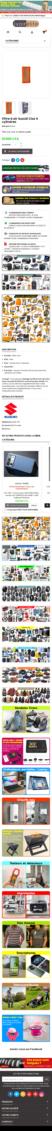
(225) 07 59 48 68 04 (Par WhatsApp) (29, 15)
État (4, 429)
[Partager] (13, 160)
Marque (5, 126)
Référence (6, 422)
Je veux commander (17, 151)
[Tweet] (18, 160)
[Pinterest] (22, 160)
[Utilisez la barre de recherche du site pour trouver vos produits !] (26, 12)
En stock (6, 425)
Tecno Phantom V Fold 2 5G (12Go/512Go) (21, 488)
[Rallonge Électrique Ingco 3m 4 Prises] (26, 5)
